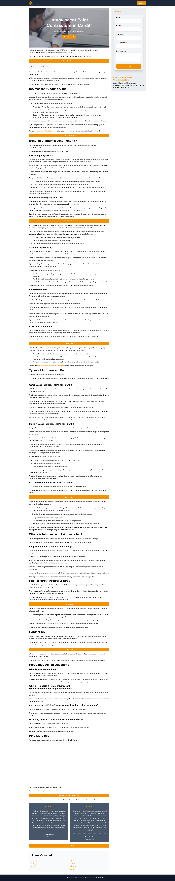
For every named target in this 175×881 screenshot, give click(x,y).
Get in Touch (69, 497)
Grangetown (33, 791)
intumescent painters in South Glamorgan (50, 365)
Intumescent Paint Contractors (46, 131)
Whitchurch (73, 866)
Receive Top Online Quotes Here (69, 795)
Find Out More (69, 221)
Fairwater (52, 791)
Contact (141, 3)
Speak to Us (69, 343)
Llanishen (73, 869)
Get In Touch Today (69, 61)
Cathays (40, 791)
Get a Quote (68, 36)
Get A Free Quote (69, 845)
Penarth (58, 791)
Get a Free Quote (69, 135)
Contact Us (69, 604)
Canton (46, 791)
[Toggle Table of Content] (47, 66)
